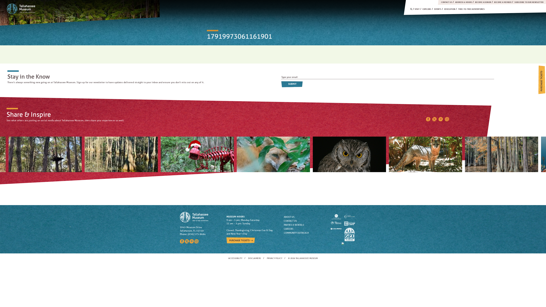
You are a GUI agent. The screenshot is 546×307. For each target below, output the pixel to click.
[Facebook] (428, 120)
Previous (266, 177)
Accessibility (235, 258)
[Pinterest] (441, 120)
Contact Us (446, 2)
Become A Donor (483, 2)
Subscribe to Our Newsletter (529, 2)
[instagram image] (45, 154)
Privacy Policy (274, 258)
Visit (417, 9)
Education (449, 9)
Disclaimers (254, 258)
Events (437, 9)
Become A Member (502, 2)
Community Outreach (296, 232)
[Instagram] (447, 120)
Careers (288, 228)
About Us (289, 216)
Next (279, 177)
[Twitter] (434, 120)
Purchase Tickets (541, 81)
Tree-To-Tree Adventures (471, 9)
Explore (427, 9)
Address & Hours (463, 2)
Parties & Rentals (294, 224)
